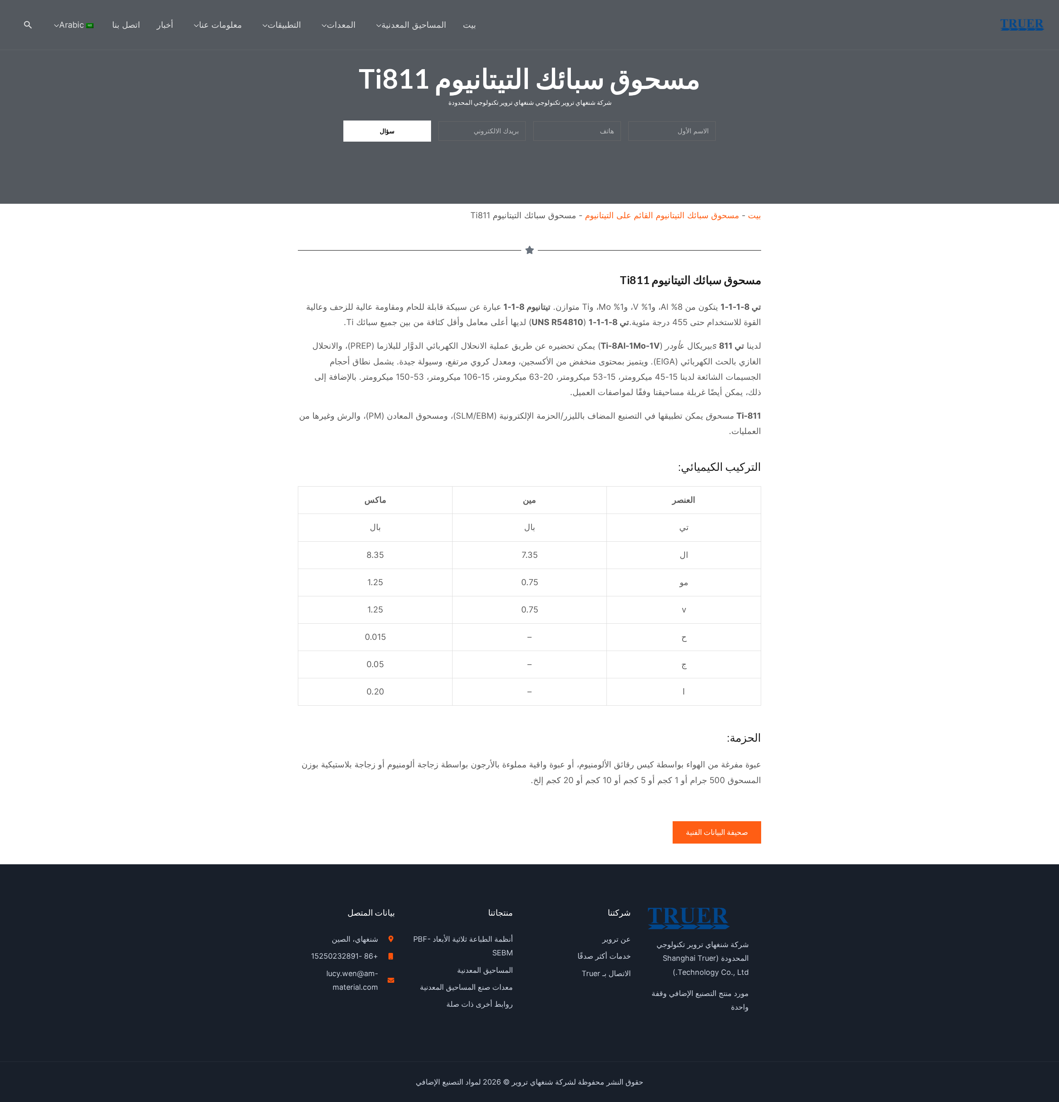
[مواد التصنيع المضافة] (1022, 24)
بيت (754, 215)
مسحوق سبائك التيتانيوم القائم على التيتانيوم (662, 215)
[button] (28, 24)
